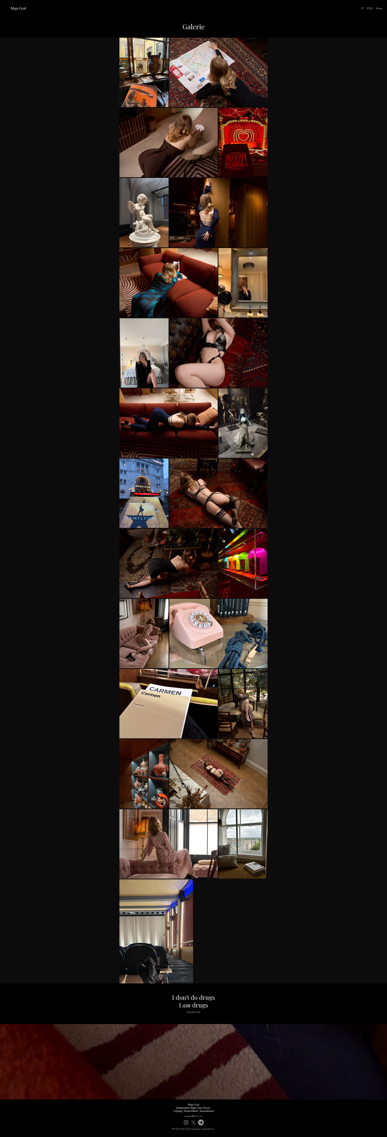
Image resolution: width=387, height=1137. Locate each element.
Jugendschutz (208, 1128)
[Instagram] (186, 1122)
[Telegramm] (201, 1122)
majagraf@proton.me (193, 1116)
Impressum (196, 1128)
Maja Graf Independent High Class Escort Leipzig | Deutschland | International (194, 1107)
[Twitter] (193, 1122)
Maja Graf (18, 8)
